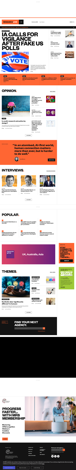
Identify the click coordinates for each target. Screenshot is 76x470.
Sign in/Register (42, 21)
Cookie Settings (37, 467)
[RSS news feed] (58, 457)
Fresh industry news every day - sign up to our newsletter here (15, 27)
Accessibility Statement (42, 450)
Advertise (30, 449)
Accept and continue (9, 467)
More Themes (52, 272)
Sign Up (66, 260)
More (51, 170)
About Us (30, 451)
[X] (55, 457)
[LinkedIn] (52, 457)
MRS (37, 21)
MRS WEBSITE (42, 454)
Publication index (32, 455)
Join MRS (5, 438)
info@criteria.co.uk (66, 278)
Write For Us (51, 159)
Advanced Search (41, 331)
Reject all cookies (22, 467)
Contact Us (30, 447)
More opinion (52, 91)
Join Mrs (30, 453)
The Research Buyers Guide (5, 322)
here (43, 463)
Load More (28, 135)
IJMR (41, 452)
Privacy (41, 447)
